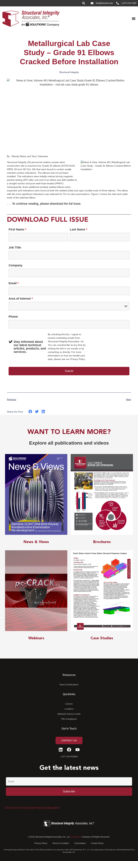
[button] (133, 18)
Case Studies (102, 638)
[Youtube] (77, 750)
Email (14, 283)
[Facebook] (69, 750)
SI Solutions (75, 837)
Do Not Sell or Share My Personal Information (32, 807)
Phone (13, 316)
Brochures (102, 542)
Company (15, 265)
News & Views (36, 542)
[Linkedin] (61, 750)
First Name (17, 229)
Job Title (15, 247)
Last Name (78, 229)
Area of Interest (21, 298)
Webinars (36, 638)
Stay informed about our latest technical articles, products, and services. (30, 347)
